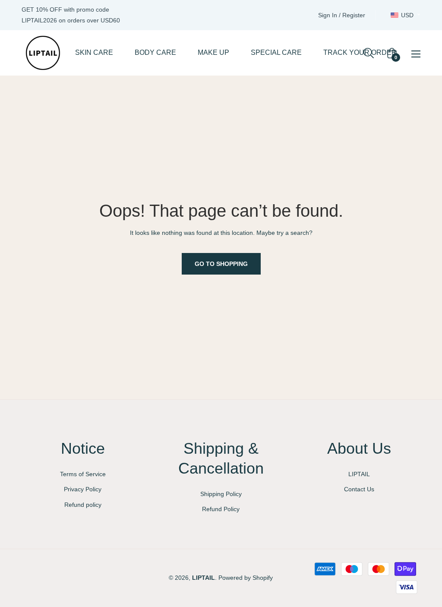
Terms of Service (83, 474)
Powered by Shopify (245, 577)
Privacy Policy (82, 489)
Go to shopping (221, 263)
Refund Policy (221, 509)
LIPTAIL (359, 474)
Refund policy (82, 504)
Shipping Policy (221, 493)
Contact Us (359, 489)
